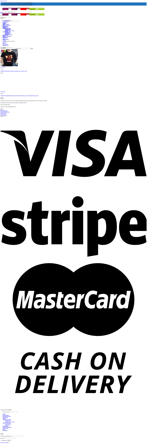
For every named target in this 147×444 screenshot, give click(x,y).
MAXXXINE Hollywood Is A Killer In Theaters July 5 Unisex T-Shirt (13, 71)
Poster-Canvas (6, 24)
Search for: (5, 411)
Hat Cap (4, 27)
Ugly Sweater (5, 44)
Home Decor (5, 27)
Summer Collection (7, 422)
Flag (3, 25)
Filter (32, 48)
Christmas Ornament (7, 36)
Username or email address (6, 436)
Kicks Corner (5, 428)
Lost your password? (4, 442)
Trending (4, 43)
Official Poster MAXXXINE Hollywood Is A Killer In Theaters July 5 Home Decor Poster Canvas (19, 95)
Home (1, 12)
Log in (9, 440)
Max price (17, 48)
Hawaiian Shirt (6, 26)
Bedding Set (7, 30)
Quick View (2, 67)
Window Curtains (8, 34)
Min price (2, 48)
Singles (4, 39)
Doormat (7, 32)
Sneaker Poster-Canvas (9, 30)
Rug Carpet (7, 33)
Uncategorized (6, 45)
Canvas (4, 23)
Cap (3, 24)
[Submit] (3, 413)
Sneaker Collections (7, 419)
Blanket (6, 31)
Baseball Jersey (6, 21)
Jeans (4, 35)
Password (2, 438)
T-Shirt (4, 42)
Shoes (4, 38)
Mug (4, 36)
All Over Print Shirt (7, 25)
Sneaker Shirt (7, 420)
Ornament (5, 37)
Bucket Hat (5, 22)
